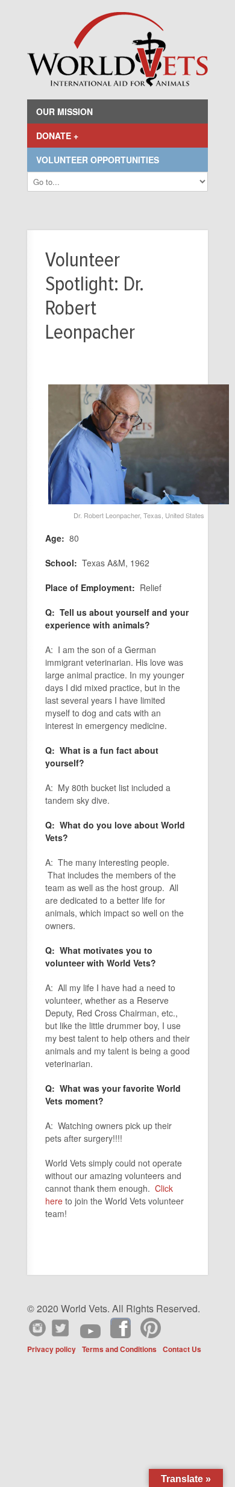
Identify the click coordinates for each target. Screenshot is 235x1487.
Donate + (57, 136)
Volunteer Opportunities (97, 160)
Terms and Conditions (119, 1349)
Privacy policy (51, 1349)
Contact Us (182, 1349)
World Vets (117, 49)
